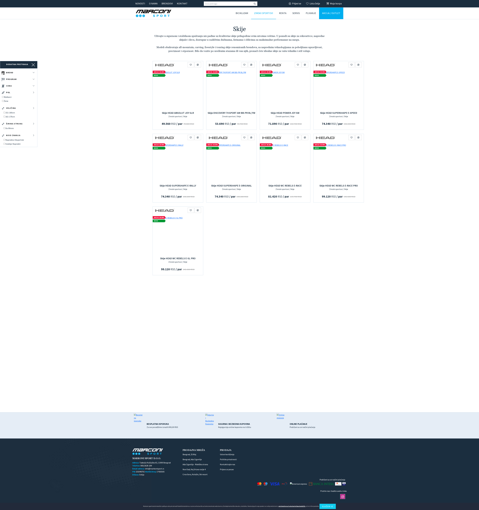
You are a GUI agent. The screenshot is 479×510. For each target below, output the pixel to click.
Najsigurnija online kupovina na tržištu (234, 425)
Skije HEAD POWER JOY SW (285, 112)
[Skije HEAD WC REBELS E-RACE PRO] (338, 162)
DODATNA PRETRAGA (17, 64)
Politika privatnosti (228, 459)
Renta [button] (282, 13)
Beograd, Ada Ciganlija (192, 459)
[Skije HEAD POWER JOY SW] (285, 89)
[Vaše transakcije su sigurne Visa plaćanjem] (344, 484)
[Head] (165, 64)
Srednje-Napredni (12, 144)
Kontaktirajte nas (227, 464)
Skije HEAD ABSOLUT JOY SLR (178, 112)
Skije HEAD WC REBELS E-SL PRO (177, 258)
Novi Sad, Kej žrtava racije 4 (194, 469)
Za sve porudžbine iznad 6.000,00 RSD (162, 425)
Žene (6, 101)
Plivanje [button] (311, 13)
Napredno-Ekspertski (14, 140)
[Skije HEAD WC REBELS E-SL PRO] (178, 235)
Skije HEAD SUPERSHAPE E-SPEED (338, 112)
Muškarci (7, 97)
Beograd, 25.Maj (189, 454)
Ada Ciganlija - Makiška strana (195, 464)
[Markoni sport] (154, 13)
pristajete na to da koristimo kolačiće (292, 506)
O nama (153, 3)
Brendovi (167, 3)
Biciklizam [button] (242, 13)
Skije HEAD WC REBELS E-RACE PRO (338, 185)
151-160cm (10, 112)
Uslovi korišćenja (227, 454)
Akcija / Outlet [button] (331, 13)
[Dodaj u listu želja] (191, 64)
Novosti (140, 3)
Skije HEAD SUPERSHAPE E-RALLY (178, 185)
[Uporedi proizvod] (198, 64)
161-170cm (10, 116)
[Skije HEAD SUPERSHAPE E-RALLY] (178, 162)
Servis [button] (296, 13)
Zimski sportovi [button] (263, 13)
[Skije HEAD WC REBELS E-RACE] (285, 162)
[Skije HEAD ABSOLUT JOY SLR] (178, 89)
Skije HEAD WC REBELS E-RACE (285, 185)
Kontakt (182, 3)
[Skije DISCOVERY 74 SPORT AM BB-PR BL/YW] (231, 89)
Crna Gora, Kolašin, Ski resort (195, 474)
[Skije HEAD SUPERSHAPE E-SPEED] (338, 89)
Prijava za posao (227, 469)
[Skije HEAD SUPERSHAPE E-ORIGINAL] (231, 162)
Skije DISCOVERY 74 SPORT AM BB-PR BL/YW (231, 112)
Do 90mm (9, 128)
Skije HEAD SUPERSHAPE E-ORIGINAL (231, 185)
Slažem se (327, 506)
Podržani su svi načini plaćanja (302, 425)
